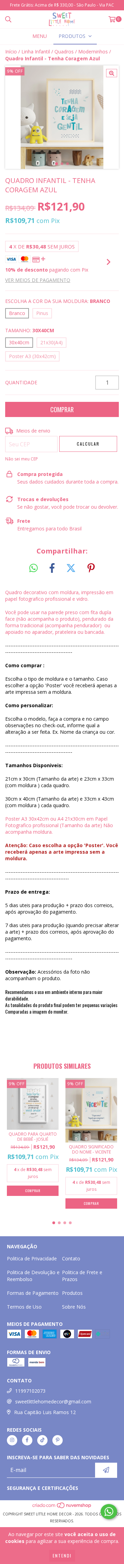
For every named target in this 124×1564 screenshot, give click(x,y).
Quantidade (21, 382)
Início (11, 51)
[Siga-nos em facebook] (27, 1440)
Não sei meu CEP (21, 459)
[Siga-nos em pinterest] (57, 1440)
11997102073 (30, 1391)
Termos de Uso (24, 1306)
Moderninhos (93, 51)
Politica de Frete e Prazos (82, 1275)
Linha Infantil (35, 51)
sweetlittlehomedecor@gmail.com (53, 1401)
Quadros (64, 51)
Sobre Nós (74, 1306)
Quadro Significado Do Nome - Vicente (91, 1149)
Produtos (72, 1293)
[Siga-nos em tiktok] (42, 1440)
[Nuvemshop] (62, 1507)
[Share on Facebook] (52, 568)
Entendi (62, 1555)
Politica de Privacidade (32, 1258)
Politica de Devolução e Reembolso (33, 1275)
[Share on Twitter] (71, 568)
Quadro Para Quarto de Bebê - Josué (33, 1136)
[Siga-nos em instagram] (12, 1440)
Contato (71, 1258)
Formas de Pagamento (33, 1293)
